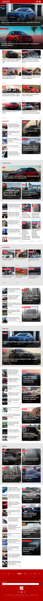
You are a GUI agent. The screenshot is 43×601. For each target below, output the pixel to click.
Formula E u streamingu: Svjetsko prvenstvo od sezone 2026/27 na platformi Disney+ (14, 488)
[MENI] (40, 2)
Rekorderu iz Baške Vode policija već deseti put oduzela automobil (14, 140)
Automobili (24, 52)
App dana (24, 371)
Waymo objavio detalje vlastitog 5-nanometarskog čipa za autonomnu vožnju (13, 153)
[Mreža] (14, 573)
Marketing (32, 595)
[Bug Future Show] (26, 573)
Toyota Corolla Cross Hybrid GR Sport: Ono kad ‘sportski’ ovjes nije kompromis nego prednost (21, 177)
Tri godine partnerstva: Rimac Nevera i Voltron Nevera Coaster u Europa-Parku (14, 519)
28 (20, 566)
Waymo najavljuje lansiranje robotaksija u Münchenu (9, 77)
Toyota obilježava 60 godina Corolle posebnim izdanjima (31, 77)
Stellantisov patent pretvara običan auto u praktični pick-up (30, 435)
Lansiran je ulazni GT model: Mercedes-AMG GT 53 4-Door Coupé (14, 511)
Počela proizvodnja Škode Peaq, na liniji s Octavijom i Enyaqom (13, 548)
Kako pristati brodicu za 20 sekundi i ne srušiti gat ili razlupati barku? (30, 148)
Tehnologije (24, 426)
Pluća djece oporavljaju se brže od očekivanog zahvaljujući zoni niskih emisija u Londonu (14, 230)
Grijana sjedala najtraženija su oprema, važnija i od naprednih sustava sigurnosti (14, 562)
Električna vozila (4, 28)
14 (20, 508)
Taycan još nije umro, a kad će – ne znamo (10, 112)
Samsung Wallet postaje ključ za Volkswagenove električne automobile (30, 315)
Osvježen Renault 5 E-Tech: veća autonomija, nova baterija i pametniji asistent (20, 44)
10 (42, 25)
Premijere (5, 52)
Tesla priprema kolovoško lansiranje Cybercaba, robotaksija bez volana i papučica (36, 234)
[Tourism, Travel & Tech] (35, 573)
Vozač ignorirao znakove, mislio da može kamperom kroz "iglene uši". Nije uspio (31, 297)
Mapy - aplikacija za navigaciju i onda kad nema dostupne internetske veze (29, 379)
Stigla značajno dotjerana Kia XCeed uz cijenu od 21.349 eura (20, 22)
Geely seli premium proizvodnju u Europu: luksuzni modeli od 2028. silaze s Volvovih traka (14, 205)
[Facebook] (18, 592)
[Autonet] (19, 573)
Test (4, 167)
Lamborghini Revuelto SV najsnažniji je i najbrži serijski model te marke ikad (14, 379)
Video (23, 104)
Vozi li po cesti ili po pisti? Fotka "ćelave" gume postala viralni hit (36, 215)
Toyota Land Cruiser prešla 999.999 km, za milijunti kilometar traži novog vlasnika (30, 496)
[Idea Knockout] (31, 574)
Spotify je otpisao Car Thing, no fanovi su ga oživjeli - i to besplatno (14, 387)
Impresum (27, 595)
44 (30, 241)
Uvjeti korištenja (11, 595)
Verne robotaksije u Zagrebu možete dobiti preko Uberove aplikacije (14, 311)
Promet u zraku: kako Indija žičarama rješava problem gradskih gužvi (13, 423)
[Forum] (4, 573)
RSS (6, 595)
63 (20, 315)
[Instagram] (25, 592)
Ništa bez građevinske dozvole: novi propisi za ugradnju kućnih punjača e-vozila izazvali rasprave (26, 235)
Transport (5, 69)
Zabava (23, 139)
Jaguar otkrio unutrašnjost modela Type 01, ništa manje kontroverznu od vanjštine (14, 214)
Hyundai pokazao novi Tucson (30, 131)
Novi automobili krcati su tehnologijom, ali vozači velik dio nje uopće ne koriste (14, 222)
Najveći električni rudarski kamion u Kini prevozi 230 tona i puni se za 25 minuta (14, 319)
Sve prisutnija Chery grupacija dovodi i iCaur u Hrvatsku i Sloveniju (31, 397)
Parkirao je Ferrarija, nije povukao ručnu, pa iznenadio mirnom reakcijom (30, 477)
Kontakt (36, 595)
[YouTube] (21, 592)
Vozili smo (3, 5)
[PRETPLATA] (40, 584)
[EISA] (21, 588)
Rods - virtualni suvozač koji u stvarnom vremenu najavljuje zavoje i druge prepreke (14, 555)
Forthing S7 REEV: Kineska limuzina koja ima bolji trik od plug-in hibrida (30, 194)
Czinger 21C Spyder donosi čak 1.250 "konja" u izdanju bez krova (31, 417)
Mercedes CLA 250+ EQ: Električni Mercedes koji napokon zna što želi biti (9, 194)
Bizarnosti (34, 205)
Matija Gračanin (25, 383)
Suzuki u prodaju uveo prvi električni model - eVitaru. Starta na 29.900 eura (11, 61)
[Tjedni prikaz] (37, 2)
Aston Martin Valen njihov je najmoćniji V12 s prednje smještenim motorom (14, 297)
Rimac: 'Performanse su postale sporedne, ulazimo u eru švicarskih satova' (30, 61)
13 (20, 149)
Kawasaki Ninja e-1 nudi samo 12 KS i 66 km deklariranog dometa (14, 132)
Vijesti (23, 205)
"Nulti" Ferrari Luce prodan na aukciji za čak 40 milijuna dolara (14, 400)
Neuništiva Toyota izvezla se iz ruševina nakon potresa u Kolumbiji (31, 112)
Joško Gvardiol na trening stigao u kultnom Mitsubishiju (30, 95)
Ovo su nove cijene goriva (13, 145)
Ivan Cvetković (3, 24)
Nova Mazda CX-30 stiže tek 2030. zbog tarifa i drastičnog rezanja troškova (14, 289)
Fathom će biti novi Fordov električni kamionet (29, 549)
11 (39, 136)
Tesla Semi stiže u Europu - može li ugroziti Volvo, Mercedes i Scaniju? (11, 95)
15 (39, 181)
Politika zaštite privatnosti (19, 595)
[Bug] (9, 573)
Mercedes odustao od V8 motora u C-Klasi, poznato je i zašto (26, 215)
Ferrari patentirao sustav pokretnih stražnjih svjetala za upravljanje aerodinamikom (14, 125)
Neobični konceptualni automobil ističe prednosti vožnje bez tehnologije (30, 531)
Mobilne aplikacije (26, 307)
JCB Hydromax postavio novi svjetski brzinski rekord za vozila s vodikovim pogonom (14, 496)
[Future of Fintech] (39, 573)
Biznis (23, 388)
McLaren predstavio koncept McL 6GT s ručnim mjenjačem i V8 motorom (14, 415)
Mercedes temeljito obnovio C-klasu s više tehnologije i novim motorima (14, 304)
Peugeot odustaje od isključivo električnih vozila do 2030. (29, 514)
